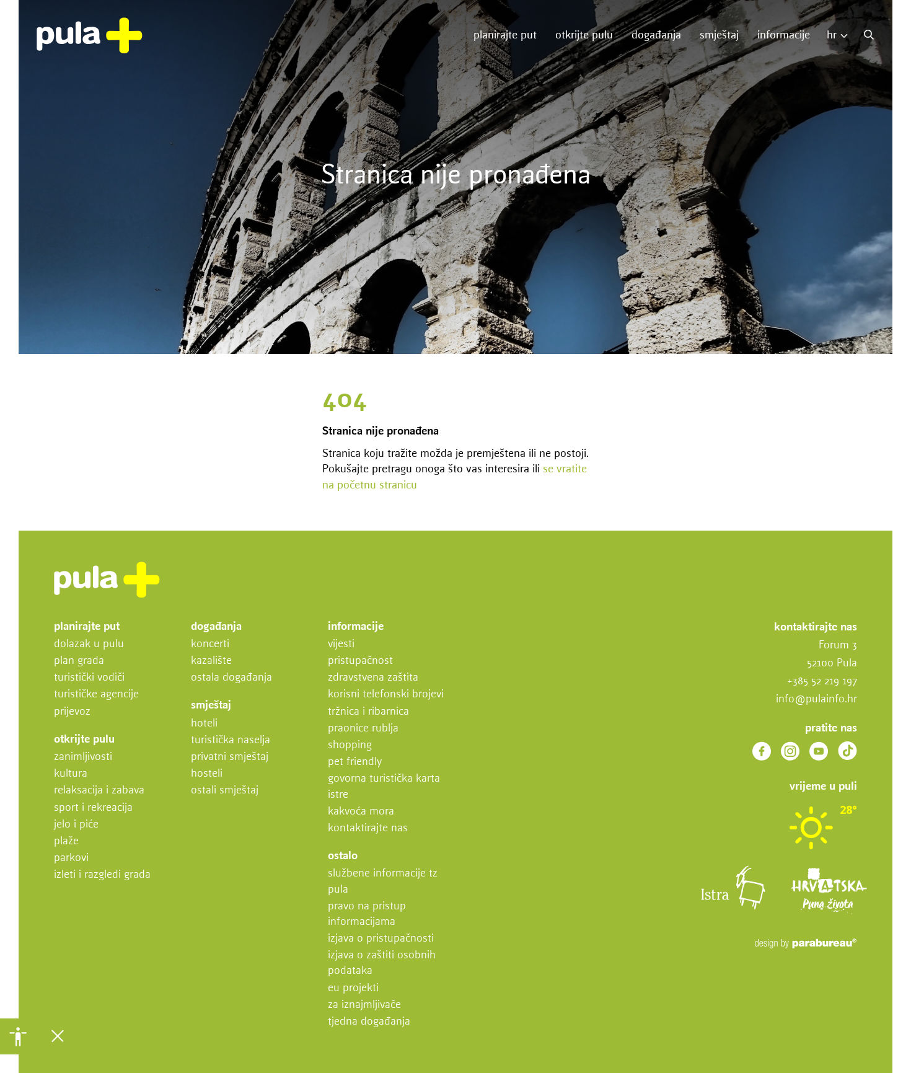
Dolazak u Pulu (89, 644)
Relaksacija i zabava (99, 790)
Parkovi (71, 857)
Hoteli (204, 723)
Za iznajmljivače (364, 1004)
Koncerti (210, 644)
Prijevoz (72, 711)
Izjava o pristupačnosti (381, 938)
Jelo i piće (76, 824)
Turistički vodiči (89, 677)
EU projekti (353, 988)
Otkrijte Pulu (584, 35)
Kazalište (211, 660)
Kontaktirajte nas (368, 828)
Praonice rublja (363, 728)
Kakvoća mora (361, 811)
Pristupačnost (360, 660)
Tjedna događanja (369, 1021)
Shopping (350, 745)
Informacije (783, 35)
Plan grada (79, 660)
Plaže (66, 841)
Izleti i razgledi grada (102, 874)
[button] (18, 1036)
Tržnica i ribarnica (368, 711)
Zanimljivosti (83, 756)
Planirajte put (505, 35)
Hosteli (206, 773)
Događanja (656, 35)
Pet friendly (355, 761)
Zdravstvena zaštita (373, 677)
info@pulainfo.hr (816, 699)
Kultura (70, 773)
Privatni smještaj (229, 756)
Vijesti (341, 644)
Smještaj (719, 35)
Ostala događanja (231, 677)
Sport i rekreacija (93, 807)
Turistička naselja (230, 740)
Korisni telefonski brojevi (386, 694)
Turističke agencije (96, 694)
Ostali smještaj (224, 790)
